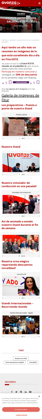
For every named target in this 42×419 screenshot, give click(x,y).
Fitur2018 (33, 362)
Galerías (21, 14)
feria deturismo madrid (14, 362)
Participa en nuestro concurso (18, 71)
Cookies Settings (21, 415)
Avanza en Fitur (21, 358)
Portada (5, 40)
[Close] (39, 396)
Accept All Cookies (21, 409)
